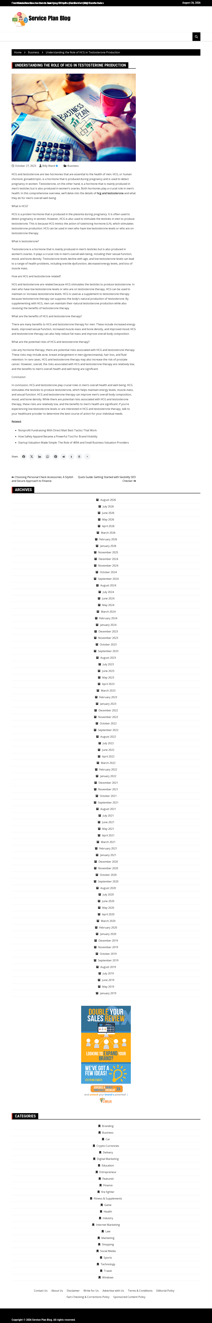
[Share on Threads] (79, 456)
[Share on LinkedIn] (39, 456)
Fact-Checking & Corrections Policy (88, 1297)
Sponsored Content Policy (129, 1297)
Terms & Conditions (140, 1290)
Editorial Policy (165, 1290)
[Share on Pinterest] (55, 456)
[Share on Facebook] (24, 456)
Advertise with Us (113, 1290)
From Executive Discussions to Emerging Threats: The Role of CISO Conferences (58, 3)
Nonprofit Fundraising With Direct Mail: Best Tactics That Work (57, 430)
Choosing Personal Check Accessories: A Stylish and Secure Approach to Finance (42, 479)
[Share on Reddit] (63, 456)
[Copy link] (87, 456)
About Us (57, 1290)
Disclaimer (73, 1290)
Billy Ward (48, 166)
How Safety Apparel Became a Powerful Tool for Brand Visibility (57, 436)
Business (73, 166)
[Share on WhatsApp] (47, 456)
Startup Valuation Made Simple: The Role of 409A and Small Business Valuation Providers (73, 442)
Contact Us (41, 1290)
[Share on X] (31, 456)
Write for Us (91, 1290)
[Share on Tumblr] (71, 456)
